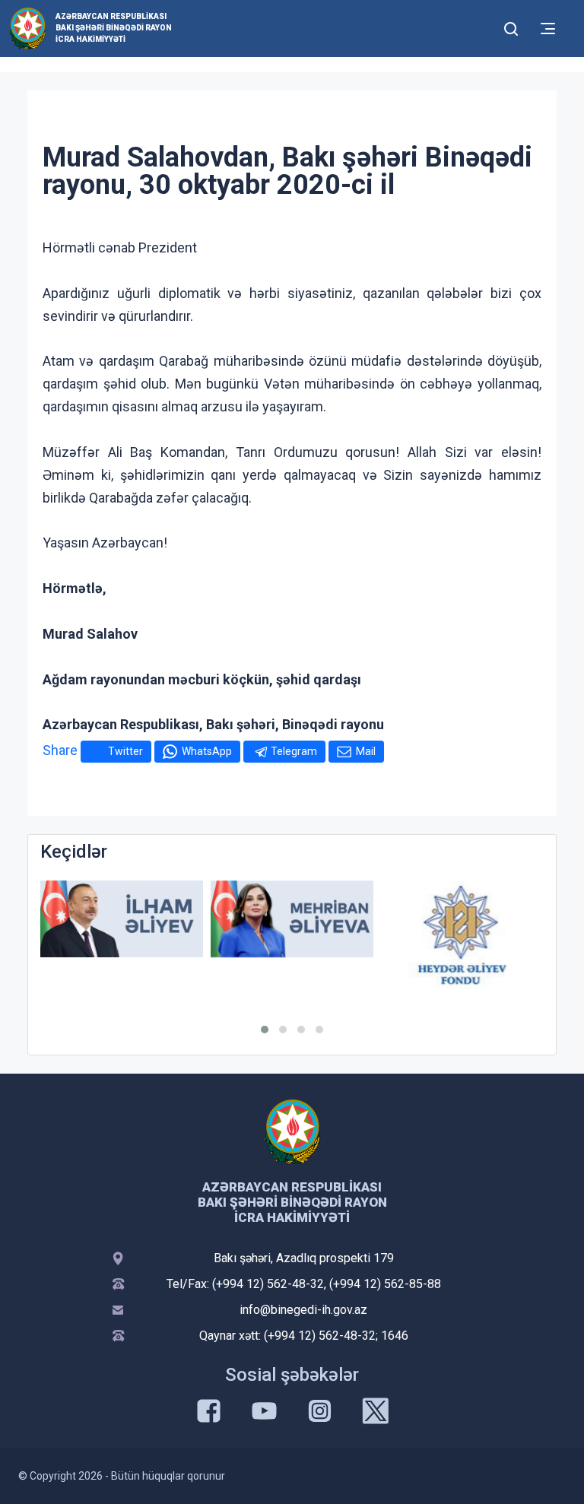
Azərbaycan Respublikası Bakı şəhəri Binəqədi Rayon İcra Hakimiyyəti (114, 27)
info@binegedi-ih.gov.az (303, 1310)
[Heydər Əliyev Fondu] (462, 935)
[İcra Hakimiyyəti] (27, 28)
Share (60, 750)
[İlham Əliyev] (121, 919)
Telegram (294, 751)
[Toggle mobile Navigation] (548, 28)
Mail (366, 751)
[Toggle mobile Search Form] (511, 27)
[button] (265, 1029)
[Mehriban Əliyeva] (292, 919)
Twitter (125, 751)
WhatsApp (207, 751)
